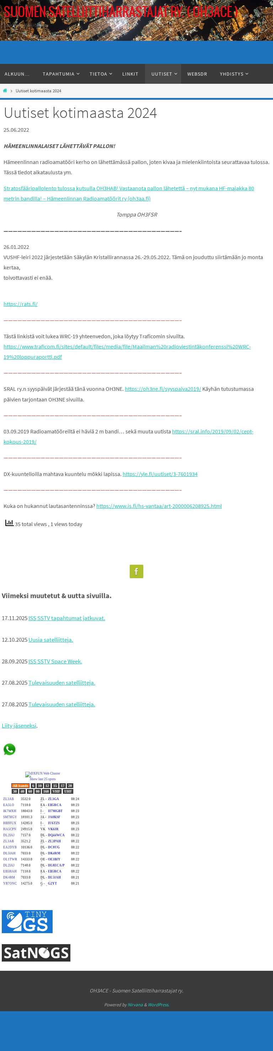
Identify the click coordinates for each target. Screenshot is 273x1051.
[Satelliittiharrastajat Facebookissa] (136, 572)
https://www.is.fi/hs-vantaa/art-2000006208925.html (159, 505)
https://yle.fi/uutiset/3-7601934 (160, 473)
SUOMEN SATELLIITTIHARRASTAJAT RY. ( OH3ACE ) (121, 12)
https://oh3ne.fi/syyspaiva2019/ (163, 388)
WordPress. (158, 1005)
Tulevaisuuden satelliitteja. (61, 682)
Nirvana (135, 1005)
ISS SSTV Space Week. (55, 661)
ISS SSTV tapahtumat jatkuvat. (66, 618)
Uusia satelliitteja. (50, 640)
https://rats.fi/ (21, 303)
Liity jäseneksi (19, 725)
